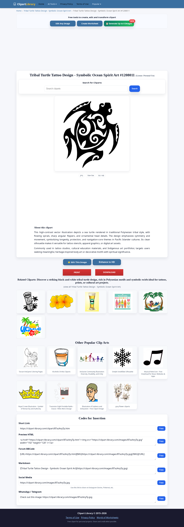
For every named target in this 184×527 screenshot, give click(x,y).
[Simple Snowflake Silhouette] (122, 357)
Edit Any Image (63, 23)
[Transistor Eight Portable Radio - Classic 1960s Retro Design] (61, 392)
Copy (161, 428)
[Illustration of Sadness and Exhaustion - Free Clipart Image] (92, 392)
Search (135, 89)
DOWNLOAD (109, 272)
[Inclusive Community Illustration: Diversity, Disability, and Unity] (92, 357)
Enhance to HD (107, 262)
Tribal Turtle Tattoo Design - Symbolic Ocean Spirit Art (47, 10)
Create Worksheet (89, 23)
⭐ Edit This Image (77, 262)
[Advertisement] (92, 49)
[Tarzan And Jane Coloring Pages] (31, 357)
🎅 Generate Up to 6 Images (120, 23)
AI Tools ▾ (52, 4)
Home (41, 4)
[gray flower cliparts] (122, 392)
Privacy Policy (66, 4)
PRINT (77, 272)
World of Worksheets (107, 517)
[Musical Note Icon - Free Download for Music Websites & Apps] (153, 357)
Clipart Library (85, 513)
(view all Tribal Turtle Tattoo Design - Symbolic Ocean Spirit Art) (92, 286)
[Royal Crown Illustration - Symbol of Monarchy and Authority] (31, 392)
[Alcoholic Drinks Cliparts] (61, 357)
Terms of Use (82, 4)
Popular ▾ (96, 4)
